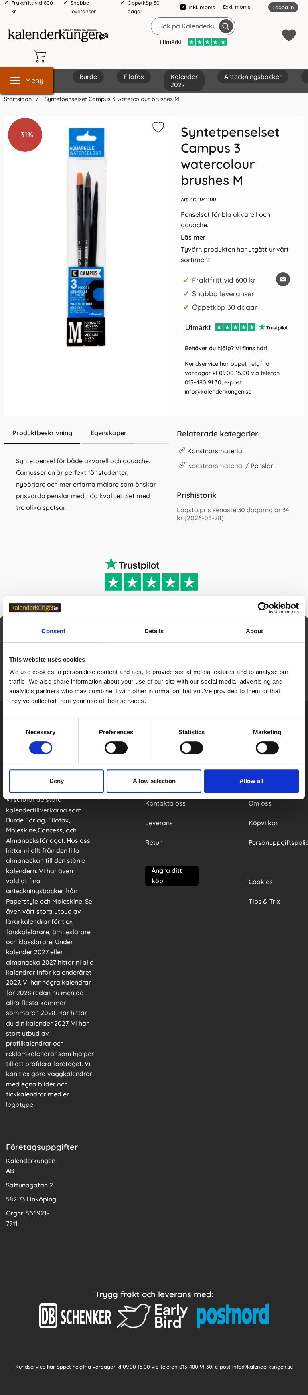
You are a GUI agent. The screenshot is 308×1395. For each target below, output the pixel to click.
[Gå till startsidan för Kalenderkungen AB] (58, 35)
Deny (56, 780)
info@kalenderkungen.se (218, 391)
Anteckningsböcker (253, 77)
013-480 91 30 (203, 382)
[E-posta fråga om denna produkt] (283, 279)
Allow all (251, 780)
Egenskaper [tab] (109, 433)
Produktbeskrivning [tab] (42, 433)
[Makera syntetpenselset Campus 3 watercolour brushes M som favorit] (157, 128)
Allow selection (154, 780)
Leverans (159, 823)
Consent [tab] (53, 631)
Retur (153, 842)
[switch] (116, 747)
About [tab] (254, 631)
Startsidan (18, 99)
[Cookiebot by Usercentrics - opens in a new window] (264, 608)
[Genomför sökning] (226, 26)
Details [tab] (154, 631)
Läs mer (193, 237)
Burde (88, 77)
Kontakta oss (165, 803)
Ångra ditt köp (167, 875)
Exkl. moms (236, 7)
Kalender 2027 (184, 81)
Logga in (283, 7)
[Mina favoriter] (289, 35)
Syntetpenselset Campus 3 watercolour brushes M (111, 99)
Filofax (134, 77)
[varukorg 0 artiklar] (42, 56)
